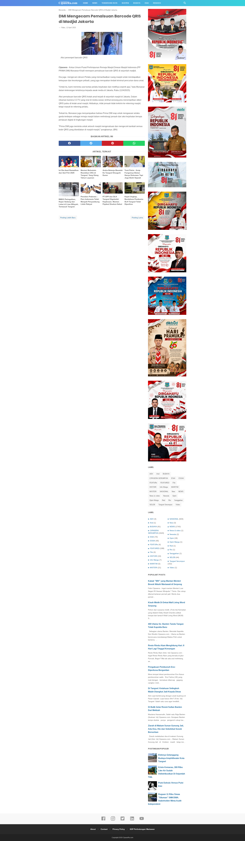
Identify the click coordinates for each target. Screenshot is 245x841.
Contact (104, 829)
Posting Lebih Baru (68, 218)
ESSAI (181, 478)
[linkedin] (132, 820)
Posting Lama (137, 218)
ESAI (173, 478)
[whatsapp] (134, 143)
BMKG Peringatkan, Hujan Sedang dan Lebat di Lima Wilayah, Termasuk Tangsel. (68, 203)
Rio (169, 500)
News (94, 3)
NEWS (180, 491)
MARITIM (174, 487)
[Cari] (184, 3)
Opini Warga (154, 500)
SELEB (152, 505)
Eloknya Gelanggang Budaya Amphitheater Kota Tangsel (171, 758)
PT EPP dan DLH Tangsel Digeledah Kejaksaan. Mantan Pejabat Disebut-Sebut (112, 200)
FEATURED (164, 483)
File (174, 483)
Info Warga (164, 487)
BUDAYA (166, 474)
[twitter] (91, 143)
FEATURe (153, 483)
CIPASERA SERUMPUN (159, 478)
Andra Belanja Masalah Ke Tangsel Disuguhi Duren (113, 172)
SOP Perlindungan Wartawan (142, 829)
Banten (125, 3)
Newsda (166, 496)
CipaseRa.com (128, 837)
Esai (147, 3)
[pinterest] (112, 143)
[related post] (69, 161)
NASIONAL (164, 491)
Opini (174, 496)
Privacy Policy (119, 829)
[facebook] (69, 143)
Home (85, 3)
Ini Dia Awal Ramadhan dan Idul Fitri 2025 (69, 171)
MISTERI (153, 491)
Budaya (136, 3)
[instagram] (112, 820)
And (157, 474)
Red (163, 500)
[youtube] (141, 820)
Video (178, 505)
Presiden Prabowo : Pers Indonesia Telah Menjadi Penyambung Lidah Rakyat (90, 200)
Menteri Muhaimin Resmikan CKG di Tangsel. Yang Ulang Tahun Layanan (90, 174)
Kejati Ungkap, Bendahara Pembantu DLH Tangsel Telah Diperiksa (134, 200)
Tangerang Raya (110, 3)
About (93, 829)
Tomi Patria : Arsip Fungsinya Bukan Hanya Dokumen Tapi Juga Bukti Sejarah (134, 174)
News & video (155, 496)
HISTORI (153, 487)
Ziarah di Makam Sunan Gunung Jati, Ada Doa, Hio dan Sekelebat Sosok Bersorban (166, 729)
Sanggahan (178, 500)
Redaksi (157, 3)
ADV (151, 474)
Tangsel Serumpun (165, 505)
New (173, 491)
